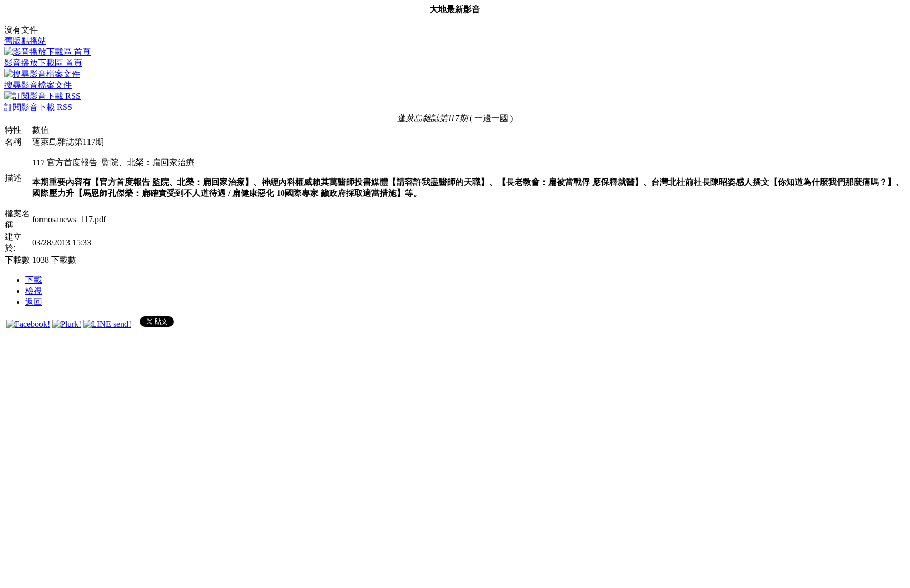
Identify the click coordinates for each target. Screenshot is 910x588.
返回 (33, 301)
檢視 (33, 290)
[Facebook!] (28, 324)
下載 (33, 279)
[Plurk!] (66, 324)
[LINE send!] (107, 324)
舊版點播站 (25, 40)
